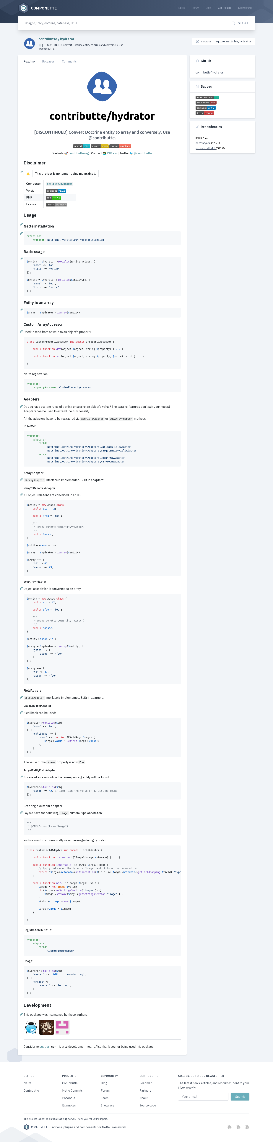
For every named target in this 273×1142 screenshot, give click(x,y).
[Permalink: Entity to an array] (22, 309)
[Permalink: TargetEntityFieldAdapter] (22, 776)
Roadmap (145, 1083)
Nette (181, 7)
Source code (147, 1105)
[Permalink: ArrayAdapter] (22, 479)
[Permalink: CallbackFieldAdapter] (22, 712)
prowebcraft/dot (206, 148)
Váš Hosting (59, 1119)
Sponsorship (245, 7)
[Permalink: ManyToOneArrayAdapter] (22, 494)
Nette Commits (72, 1090)
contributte (48, 38)
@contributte (143, 153)
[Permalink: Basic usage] (22, 258)
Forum (195, 7)
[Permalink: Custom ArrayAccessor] (22, 331)
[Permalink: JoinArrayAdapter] (22, 588)
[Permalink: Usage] (22, 224)
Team (104, 1098)
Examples (69, 1105)
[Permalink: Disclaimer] (22, 171)
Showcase (107, 1105)
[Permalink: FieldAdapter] (22, 697)
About (143, 1098)
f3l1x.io (112, 153)
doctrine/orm (203, 143)
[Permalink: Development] (22, 1014)
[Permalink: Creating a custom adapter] (22, 812)
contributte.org (79, 153)
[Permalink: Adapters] (22, 406)
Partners (145, 1090)
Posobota (68, 1098)
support (45, 1046)
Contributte (225, 7)
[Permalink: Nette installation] (22, 233)
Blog (208, 7)
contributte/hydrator (209, 72)
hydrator (67, 38)
